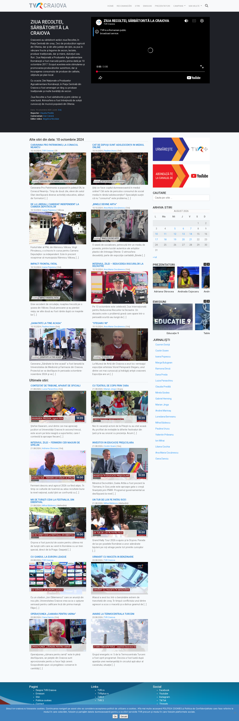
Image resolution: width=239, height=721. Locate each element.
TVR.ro (101, 690)
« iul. (155, 257)
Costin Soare (110, 446)
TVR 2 (101, 697)
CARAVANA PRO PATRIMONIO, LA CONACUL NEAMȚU (54, 146)
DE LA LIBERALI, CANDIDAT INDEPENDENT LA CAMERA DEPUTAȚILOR (55, 205)
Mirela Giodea (162, 392)
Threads (163, 704)
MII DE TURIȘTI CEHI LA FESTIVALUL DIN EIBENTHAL (52, 500)
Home (110, 6)
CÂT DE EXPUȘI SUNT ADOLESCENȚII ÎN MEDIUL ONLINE (118, 146)
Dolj (59, 110)
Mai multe (194, 6)
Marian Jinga (110, 389)
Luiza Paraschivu (50, 389)
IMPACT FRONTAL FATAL (44, 264)
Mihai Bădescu (49, 505)
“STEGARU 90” (100, 323)
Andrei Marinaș (163, 410)
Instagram (164, 697)
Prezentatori (162, 6)
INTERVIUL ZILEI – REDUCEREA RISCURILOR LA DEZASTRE (117, 265)
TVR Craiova (47, 150)
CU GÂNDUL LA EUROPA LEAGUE (48, 557)
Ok (115, 716)
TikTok (162, 700)
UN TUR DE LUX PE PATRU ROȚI (109, 499)
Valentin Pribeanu (164, 434)
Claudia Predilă (47, 113)
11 (165, 234)
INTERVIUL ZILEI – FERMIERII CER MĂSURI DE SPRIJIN (55, 443)
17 (156, 239)
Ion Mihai (160, 440)
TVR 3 (101, 700)
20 (183, 239)
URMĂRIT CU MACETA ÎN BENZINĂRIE (112, 557)
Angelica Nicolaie (51, 119)
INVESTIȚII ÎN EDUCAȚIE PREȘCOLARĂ (113, 442)
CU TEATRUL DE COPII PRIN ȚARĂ (110, 385)
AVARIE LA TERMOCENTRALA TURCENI (113, 614)
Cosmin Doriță (162, 344)
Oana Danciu (48, 617)
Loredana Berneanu (165, 416)
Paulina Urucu (110, 150)
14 (190, 234)
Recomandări (124, 6)
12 (175, 234)
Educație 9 (173, 333)
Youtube (163, 693)
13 (183, 234)
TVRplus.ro (103, 693)
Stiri (137, 6)
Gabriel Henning (163, 398)
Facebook (164, 690)
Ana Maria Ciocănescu (114, 208)
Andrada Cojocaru (188, 291)
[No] (235, 712)
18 (165, 239)
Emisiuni (147, 6)
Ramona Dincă (162, 368)
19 (175, 239)
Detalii (124, 716)
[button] (208, 264)
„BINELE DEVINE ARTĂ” (104, 204)
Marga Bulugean (163, 362)
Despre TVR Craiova (46, 690)
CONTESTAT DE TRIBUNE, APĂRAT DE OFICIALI (55, 385)
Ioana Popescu (49, 210)
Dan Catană (48, 116)
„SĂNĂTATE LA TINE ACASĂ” (46, 323)
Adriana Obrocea (50, 448)
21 (190, 239)
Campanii (178, 6)
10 (156, 234)
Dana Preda (161, 374)
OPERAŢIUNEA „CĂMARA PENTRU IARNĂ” (53, 614)
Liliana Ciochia (162, 446)
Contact (40, 704)
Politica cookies (44, 700)
